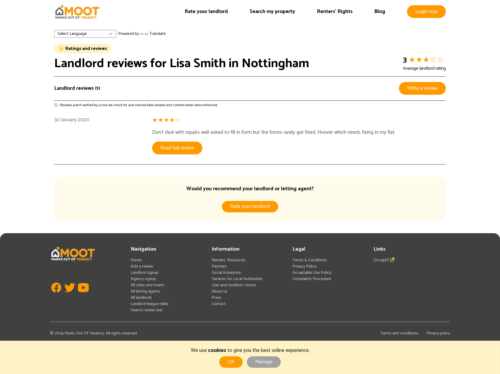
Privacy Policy (304, 266)
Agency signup (143, 278)
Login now (426, 11)
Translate (157, 33)
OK (231, 362)
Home (136, 260)
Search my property (272, 11)
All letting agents (145, 291)
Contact (219, 303)
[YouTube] (83, 295)
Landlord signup (144, 272)
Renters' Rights (335, 11)
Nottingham (275, 63)
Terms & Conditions (309, 260)
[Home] (77, 12)
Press (216, 297)
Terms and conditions (399, 333)
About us (219, 291)
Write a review (422, 88)
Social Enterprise (226, 272)
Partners (219, 266)
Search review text (147, 310)
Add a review (142, 266)
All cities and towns (147, 285)
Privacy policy (438, 333)
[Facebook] (56, 295)
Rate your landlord (206, 11)
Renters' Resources (228, 260)
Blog (379, 11)
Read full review (177, 148)
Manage (263, 362)
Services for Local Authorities (237, 278)
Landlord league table (149, 303)
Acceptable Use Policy (311, 272)
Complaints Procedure (311, 278)
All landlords (141, 297)
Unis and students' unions (234, 285)
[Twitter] (70, 295)
